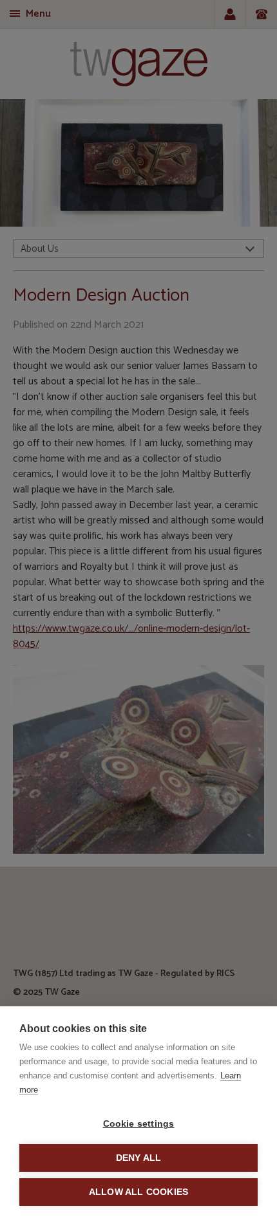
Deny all (139, 1158)
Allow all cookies (138, 1192)
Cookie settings (139, 1124)
